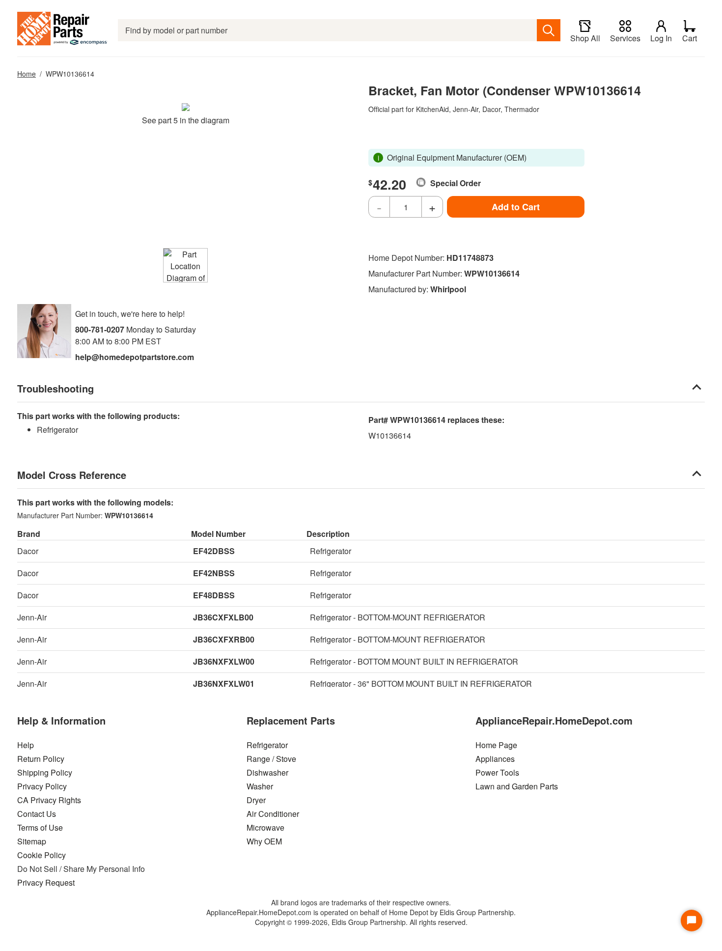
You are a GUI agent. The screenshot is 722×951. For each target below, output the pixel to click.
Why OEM (264, 841)
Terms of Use (40, 827)
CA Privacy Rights (49, 800)
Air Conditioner (273, 813)
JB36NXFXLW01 (223, 683)
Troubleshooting (55, 388)
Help (25, 745)
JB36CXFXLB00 (223, 617)
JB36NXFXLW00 (223, 661)
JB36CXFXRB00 (223, 639)
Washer (260, 786)
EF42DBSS (214, 551)
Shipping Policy (44, 772)
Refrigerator (267, 745)
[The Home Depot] (62, 30)
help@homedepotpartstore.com (134, 357)
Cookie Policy (41, 855)
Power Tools (497, 772)
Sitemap (31, 841)
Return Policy (40, 758)
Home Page (496, 745)
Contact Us (36, 813)
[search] (548, 30)
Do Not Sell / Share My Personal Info (81, 868)
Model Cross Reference (71, 475)
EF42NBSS (214, 573)
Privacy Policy (42, 786)
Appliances (495, 758)
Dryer (256, 800)
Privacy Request (46, 882)
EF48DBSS (214, 595)
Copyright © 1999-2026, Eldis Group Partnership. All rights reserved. (361, 922)
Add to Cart (516, 206)
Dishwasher (267, 772)
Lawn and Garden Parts (516, 786)
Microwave (265, 827)
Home (26, 74)
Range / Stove (271, 758)
